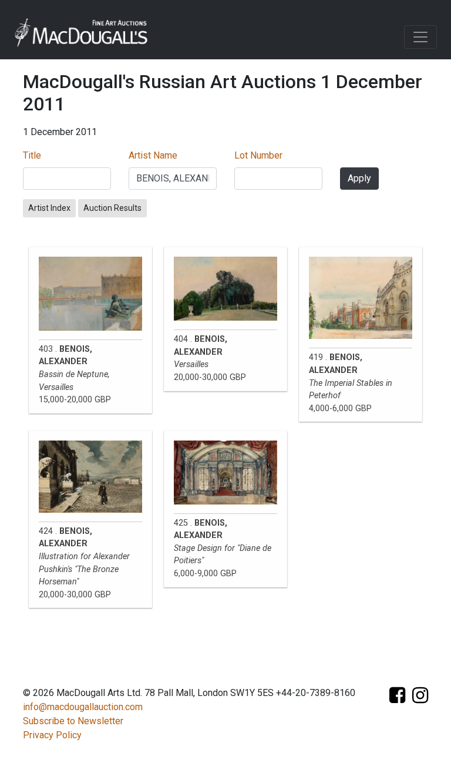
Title (32, 155)
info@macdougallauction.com (83, 706)
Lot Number (258, 155)
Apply (359, 178)
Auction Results (112, 208)
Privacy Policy (52, 735)
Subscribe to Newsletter (73, 721)
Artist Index (49, 208)
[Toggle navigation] (420, 37)
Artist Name (153, 155)
